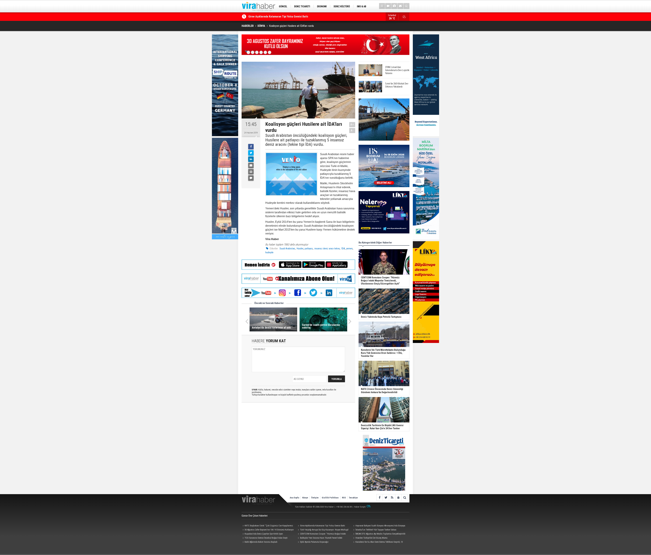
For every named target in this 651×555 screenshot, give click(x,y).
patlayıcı (309, 248)
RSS (344, 497)
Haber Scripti (360, 507)
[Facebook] (251, 146)
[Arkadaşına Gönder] (251, 165)
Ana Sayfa (294, 497)
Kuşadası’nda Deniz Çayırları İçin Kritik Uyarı (264, 533)
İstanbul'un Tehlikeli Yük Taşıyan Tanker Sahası (376, 529)
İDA (343, 248)
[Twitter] (251, 153)
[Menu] (382, 6)
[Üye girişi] (398, 497)
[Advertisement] (298, 435)
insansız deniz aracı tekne (327, 248)
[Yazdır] (251, 171)
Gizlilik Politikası (330, 497)
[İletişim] (400, 6)
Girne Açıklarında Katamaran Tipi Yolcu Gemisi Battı (322, 525)
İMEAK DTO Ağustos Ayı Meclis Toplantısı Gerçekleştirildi (380, 533)
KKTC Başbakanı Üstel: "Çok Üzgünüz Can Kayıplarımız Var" (267, 526)
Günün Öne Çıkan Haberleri (255, 515)
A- (352, 130)
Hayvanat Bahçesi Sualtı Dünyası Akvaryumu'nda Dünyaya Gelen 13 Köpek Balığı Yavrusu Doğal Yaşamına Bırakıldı (312, 16)
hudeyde (269, 252)
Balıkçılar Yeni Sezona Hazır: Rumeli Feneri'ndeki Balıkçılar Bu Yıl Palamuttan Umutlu (319, 538)
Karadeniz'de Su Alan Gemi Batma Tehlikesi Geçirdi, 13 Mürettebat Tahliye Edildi (377, 542)
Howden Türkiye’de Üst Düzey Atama (371, 538)
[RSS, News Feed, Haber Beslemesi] (392, 497)
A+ (352, 124)
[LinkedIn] (251, 159)
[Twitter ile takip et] (386, 497)
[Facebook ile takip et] (379, 497)
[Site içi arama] (406, 6)
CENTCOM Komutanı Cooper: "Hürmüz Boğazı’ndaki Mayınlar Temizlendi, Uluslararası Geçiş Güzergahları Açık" (322, 534)
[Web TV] (388, 6)
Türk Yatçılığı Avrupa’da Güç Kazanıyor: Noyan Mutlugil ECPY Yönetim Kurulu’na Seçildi (322, 530)
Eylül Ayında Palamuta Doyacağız (314, 542)
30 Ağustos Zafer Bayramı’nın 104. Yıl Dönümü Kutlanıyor (269, 529)
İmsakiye (353, 497)
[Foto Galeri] (394, 6)
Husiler (299, 248)
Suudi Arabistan (287, 248)
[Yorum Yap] (251, 178)
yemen (349, 248)
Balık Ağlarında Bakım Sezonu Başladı (261, 542)
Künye (305, 497)
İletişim (315, 497)
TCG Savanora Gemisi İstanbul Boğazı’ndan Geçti (266, 538)
